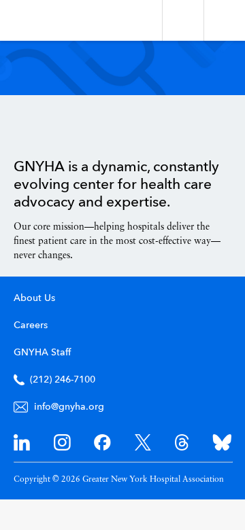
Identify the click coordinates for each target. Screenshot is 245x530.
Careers (31, 325)
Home (48, 127)
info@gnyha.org (69, 407)
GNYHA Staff (42, 352)
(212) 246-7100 (62, 380)
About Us (34, 298)
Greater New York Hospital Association (51, 20)
